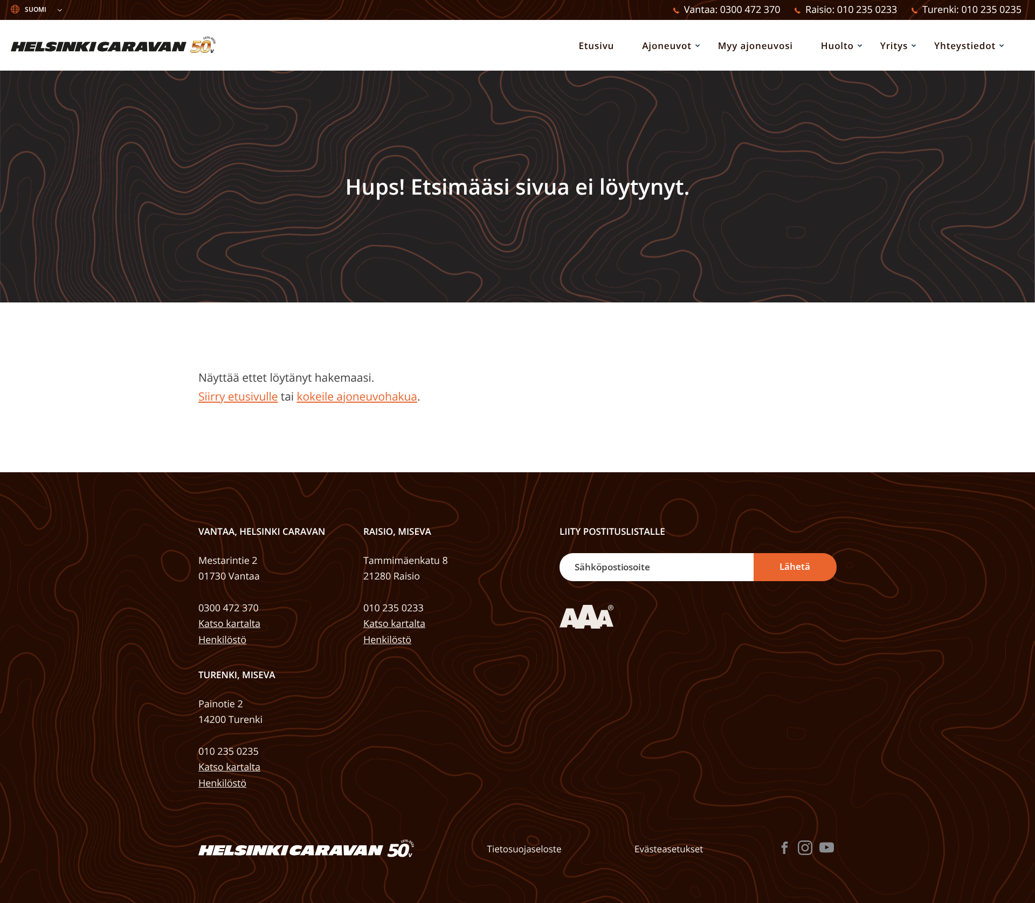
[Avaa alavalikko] (697, 45)
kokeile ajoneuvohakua (356, 396)
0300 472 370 (228, 608)
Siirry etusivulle (238, 396)
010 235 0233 (393, 608)
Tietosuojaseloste (524, 849)
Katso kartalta (229, 623)
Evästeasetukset (668, 849)
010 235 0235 (228, 751)
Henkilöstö (222, 639)
